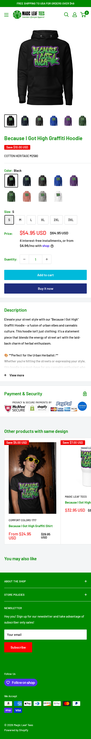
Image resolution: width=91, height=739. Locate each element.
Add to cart (45, 275)
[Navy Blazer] (27, 180)
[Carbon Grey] (42, 196)
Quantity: (10, 259)
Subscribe (18, 647)
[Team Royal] (58, 180)
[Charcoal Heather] (42, 180)
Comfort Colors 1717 (22, 520)
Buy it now (45, 288)
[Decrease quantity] (24, 259)
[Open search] (66, 14)
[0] (83, 14)
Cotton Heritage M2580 (21, 156)
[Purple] (74, 180)
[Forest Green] (11, 196)
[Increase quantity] (46, 259)
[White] (58, 196)
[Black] (11, 180)
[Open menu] (6, 15)
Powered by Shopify (16, 730)
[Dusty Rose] (27, 196)
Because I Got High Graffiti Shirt (31, 526)
